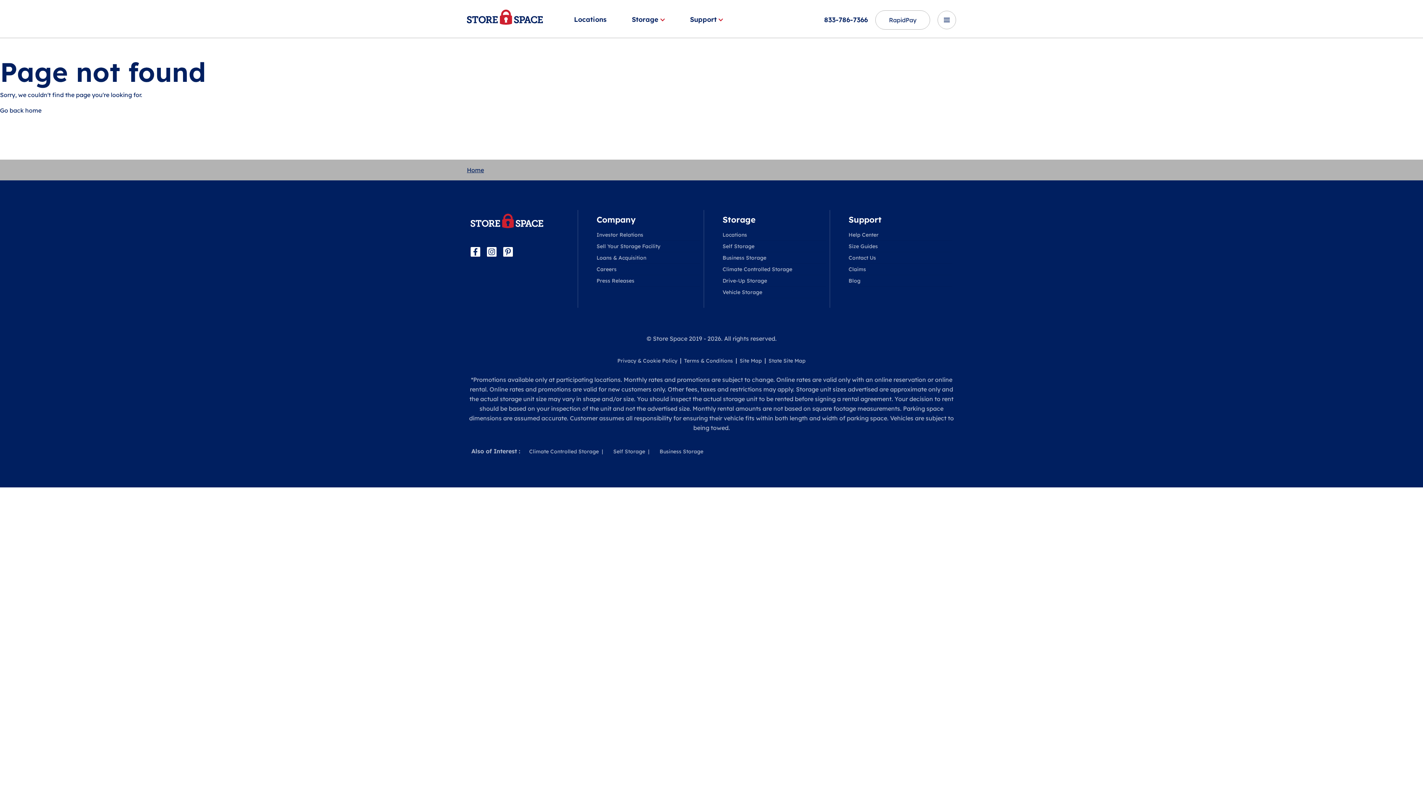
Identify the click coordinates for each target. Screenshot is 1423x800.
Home (475, 170)
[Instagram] (492, 252)
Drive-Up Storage (745, 280)
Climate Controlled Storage (757, 269)
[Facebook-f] (475, 252)
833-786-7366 (846, 20)
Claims (857, 269)
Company (616, 219)
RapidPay (902, 20)
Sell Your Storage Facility (628, 246)
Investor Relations (620, 234)
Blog (854, 280)
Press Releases (615, 280)
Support (703, 19)
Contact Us (862, 257)
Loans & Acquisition (621, 257)
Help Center (864, 234)
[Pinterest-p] (508, 252)
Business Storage (744, 257)
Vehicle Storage (742, 292)
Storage (645, 19)
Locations (590, 19)
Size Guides (863, 246)
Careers (607, 269)
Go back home (21, 110)
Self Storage (738, 246)
